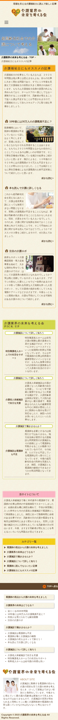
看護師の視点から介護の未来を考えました (27, 547)
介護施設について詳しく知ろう (29, 333)
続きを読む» (48, 178)
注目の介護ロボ (18, 251)
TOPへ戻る (52, 586)
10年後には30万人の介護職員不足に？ (30, 121)
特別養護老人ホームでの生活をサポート (14, 354)
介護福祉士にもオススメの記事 (22, 570)
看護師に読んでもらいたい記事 (22, 566)
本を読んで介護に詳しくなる (25, 188)
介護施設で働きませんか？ (29, 426)
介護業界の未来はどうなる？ (21, 552)
